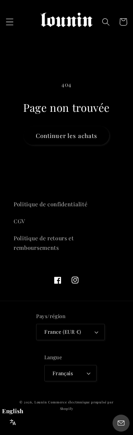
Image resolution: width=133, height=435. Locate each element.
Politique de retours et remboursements (44, 242)
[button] (9, 22)
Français (63, 373)
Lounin (40, 402)
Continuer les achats (67, 135)
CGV (19, 221)
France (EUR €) (62, 331)
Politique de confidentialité (50, 204)
